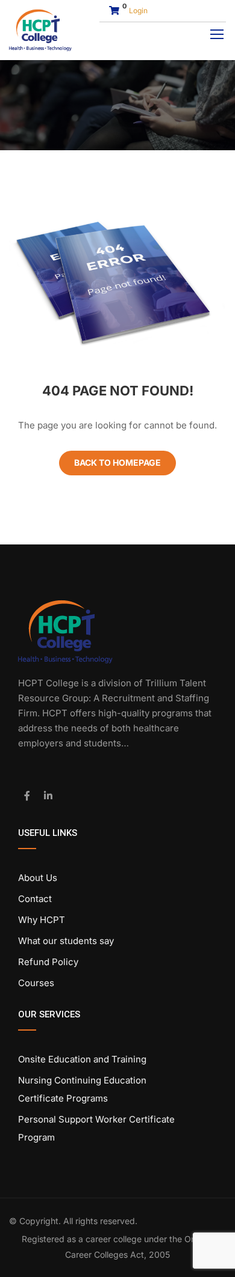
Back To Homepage (117, 462)
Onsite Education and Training (82, 1059)
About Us (37, 877)
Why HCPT (41, 919)
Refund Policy (48, 962)
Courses (36, 983)
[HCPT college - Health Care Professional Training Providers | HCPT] (40, 30)
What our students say (66, 940)
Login (138, 10)
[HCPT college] (65, 630)
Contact (35, 898)
